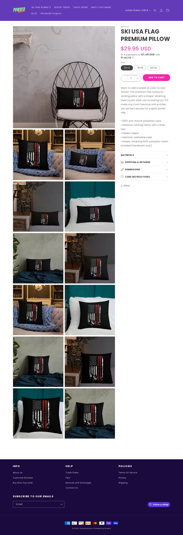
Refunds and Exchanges (78, 482)
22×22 (153, 67)
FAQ (68, 477)
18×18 (140, 67)
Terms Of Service (128, 472)
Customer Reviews (23, 477)
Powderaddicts (86, 528)
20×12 (127, 67)
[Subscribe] (61, 504)
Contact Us (72, 487)
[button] (155, 10)
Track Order (72, 472)
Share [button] (127, 185)
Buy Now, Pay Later (23, 482)
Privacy (122, 477)
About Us (17, 472)
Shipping (123, 482)
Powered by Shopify (102, 528)
